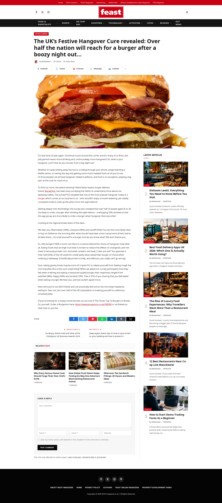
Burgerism (50, 191)
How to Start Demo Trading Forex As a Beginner (166, 416)
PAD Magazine (158, 2)
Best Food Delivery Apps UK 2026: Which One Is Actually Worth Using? (166, 250)
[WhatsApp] (24, 182)
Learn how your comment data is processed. (87, 457)
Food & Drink (41, 34)
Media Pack (113, 2)
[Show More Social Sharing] (125, 68)
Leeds (147, 185)
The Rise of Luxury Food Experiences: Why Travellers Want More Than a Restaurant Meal (168, 306)
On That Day (80, 23)
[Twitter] (24, 168)
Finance (148, 409)
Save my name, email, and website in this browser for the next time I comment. (74, 439)
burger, (41, 198)
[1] (69, 194)
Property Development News (157, 487)
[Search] (187, 12)
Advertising (100, 2)
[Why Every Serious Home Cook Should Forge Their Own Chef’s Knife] (49, 361)
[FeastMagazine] (111, 12)
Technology (115, 23)
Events (66, 23)
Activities (134, 23)
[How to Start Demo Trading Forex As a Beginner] (166, 398)
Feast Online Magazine (127, 487)
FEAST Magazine (87, 2)
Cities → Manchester (153, 356)
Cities (150, 23)
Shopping (96, 23)
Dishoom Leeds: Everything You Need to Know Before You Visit (168, 194)
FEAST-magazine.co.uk (110, 494)
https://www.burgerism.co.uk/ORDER (93, 304)
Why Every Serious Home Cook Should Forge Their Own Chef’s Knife (49, 376)
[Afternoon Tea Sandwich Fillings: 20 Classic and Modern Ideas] (119, 361)
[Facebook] (24, 162)
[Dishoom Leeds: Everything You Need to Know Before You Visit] (166, 174)
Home (60, 2)
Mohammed (46, 61)
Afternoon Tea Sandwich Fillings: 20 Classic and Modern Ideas (119, 376)
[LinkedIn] (24, 175)
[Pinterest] (24, 188)
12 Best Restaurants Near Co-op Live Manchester (167, 363)
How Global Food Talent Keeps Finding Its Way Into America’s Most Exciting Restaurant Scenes (84, 377)
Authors (107, 487)
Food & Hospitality (44, 23)
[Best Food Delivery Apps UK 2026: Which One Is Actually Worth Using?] (166, 230)
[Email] (24, 195)
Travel (147, 296)
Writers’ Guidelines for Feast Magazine (135, 2)
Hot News (178, 23)
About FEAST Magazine (61, 487)
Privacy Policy (92, 487)
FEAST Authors (71, 2)
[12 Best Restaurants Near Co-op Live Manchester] (166, 344)
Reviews (164, 23)
